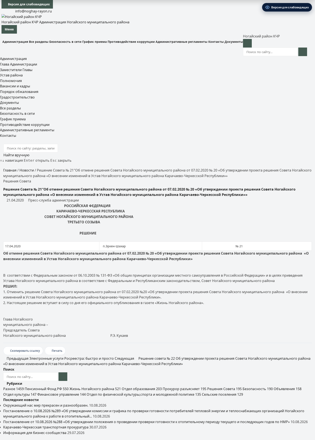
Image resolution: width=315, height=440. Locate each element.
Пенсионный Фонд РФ (47, 388)
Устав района (11, 75)
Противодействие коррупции (131, 42)
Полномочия (11, 80)
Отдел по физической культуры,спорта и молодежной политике (144, 394)
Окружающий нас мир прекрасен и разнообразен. (45, 405)
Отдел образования (142, 388)
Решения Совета (224, 388)
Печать (57, 351)
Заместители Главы (16, 69)
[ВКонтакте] (3, 11)
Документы (234, 42)
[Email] (11, 141)
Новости (27, 170)
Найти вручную (16, 155)
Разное (13, 388)
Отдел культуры (19, 394)
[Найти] (302, 52)
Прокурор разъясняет (184, 388)
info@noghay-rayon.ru (33, 11)
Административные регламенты (181, 42)
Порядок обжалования (19, 91)
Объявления (288, 388)
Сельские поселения (222, 394)
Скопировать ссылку (25, 351)
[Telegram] (6, 11)
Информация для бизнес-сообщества (34, 432)
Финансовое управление (61, 394)
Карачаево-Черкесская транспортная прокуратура (45, 427)
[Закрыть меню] (247, 43)
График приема (94, 42)
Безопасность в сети (65, 42)
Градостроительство (17, 97)
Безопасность (258, 388)
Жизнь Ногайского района (95, 388)
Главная (9, 170)
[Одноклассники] (10, 11)
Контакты (216, 42)
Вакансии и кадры (15, 86)
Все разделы (38, 42)
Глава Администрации (18, 64)
